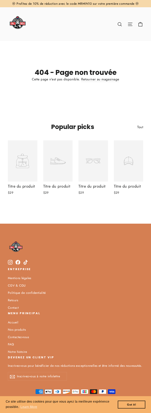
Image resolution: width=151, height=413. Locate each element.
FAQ (11, 344)
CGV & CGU (17, 285)
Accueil (13, 322)
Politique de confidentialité (27, 292)
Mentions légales (19, 278)
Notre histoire (17, 351)
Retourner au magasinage (100, 79)
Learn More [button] (28, 406)
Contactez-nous (18, 337)
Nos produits (17, 329)
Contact (13, 307)
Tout (140, 127)
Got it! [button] (131, 404)
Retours (13, 300)
